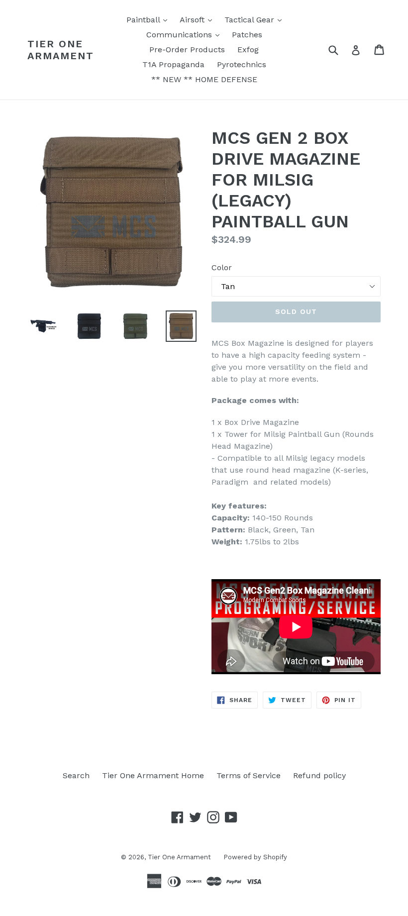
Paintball (149, 19)
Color (221, 267)
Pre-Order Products (187, 49)
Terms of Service (248, 775)
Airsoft (198, 19)
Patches (247, 34)
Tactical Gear (255, 19)
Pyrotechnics (241, 64)
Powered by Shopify (255, 857)
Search (76, 775)
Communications (185, 34)
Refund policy (319, 775)
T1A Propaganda (173, 64)
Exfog (248, 49)
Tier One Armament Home (153, 775)
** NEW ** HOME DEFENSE (204, 79)
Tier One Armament (60, 50)
